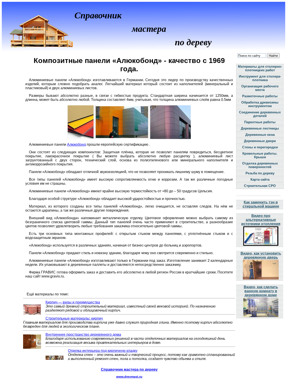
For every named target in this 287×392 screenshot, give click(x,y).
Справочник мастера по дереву (129, 369)
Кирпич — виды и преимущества (73, 302)
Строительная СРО (260, 186)
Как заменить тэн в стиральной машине (261, 204)
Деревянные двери (260, 141)
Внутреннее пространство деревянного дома (83, 334)
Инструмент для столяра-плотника (260, 78)
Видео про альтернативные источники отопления (260, 220)
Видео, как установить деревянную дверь (261, 255)
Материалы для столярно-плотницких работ (260, 68)
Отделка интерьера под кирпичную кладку (102, 351)
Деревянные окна (260, 134)
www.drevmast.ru (129, 376)
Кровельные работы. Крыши (259, 155)
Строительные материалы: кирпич (74, 318)
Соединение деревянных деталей (260, 114)
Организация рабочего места (259, 88)
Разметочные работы (260, 96)
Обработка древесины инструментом (259, 104)
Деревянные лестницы (260, 128)
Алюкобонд (76, 144)
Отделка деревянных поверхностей (260, 165)
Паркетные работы (260, 122)
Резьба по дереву (260, 173)
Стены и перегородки (260, 147)
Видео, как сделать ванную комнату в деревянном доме (261, 291)
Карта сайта (260, 179)
